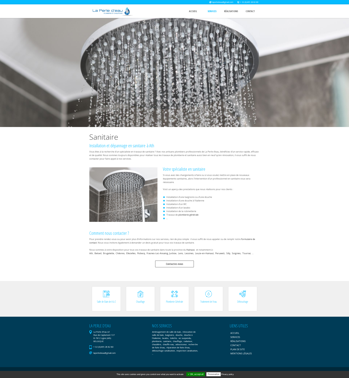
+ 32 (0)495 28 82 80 (249, 2)
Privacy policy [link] (227, 374)
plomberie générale (188, 214)
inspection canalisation (187, 350)
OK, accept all (196, 374)
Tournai (246, 253)
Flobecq (141, 253)
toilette (173, 338)
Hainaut (190, 249)
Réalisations (238, 341)
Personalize (213, 374)
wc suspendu (185, 338)
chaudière (156, 344)
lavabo (165, 338)
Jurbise (172, 253)
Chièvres (120, 253)
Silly (228, 253)
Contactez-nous (174, 264)
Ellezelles (131, 253)
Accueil (234, 333)
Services (235, 337)
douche (179, 335)
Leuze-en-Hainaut (204, 253)
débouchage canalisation (163, 350)
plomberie (157, 341)
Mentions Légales (241, 353)
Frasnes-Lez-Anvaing (157, 253)
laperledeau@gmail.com (222, 2)
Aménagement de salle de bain (166, 331)
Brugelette (108, 253)
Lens (180, 253)
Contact (235, 345)
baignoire (169, 335)
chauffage (177, 341)
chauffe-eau (168, 344)
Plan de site (237, 349)
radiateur (188, 341)
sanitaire (167, 341)
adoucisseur (181, 344)
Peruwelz (220, 253)
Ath (91, 253)
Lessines (189, 253)
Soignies (236, 253)
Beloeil (97, 253)
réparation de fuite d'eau (178, 347)
